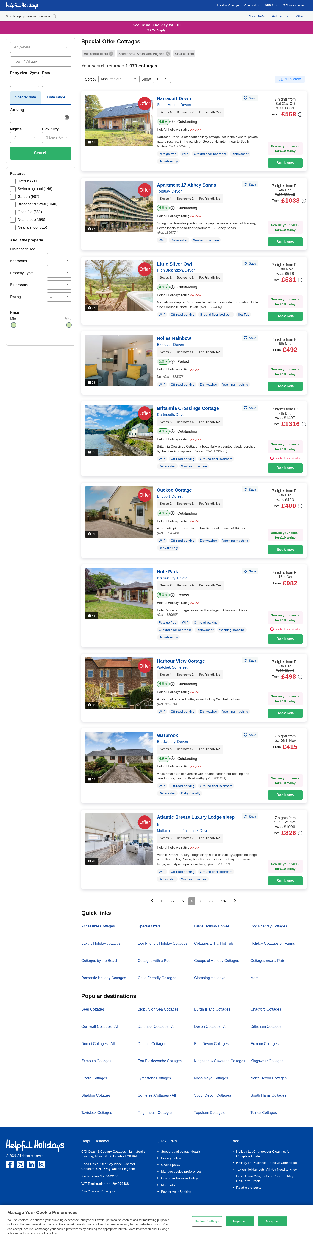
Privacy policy (171, 1158)
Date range (56, 97)
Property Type (21, 273)
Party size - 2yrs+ (25, 73)
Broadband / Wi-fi (37, 204)
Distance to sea (22, 249)
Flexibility (50, 129)
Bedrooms (18, 261)
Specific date (25, 97)
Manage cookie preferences (181, 1171)
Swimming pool (35, 189)
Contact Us (251, 5)
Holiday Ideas (280, 16)
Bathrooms (19, 285)
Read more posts (248, 1187)
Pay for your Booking (176, 1191)
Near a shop (32, 227)
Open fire (30, 212)
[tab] (25, 98)
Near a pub (31, 219)
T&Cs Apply (156, 30)
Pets (46, 73)
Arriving (17, 110)
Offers (299, 16)
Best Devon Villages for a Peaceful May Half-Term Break (264, 1178)
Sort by (90, 79)
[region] (156, 1221)
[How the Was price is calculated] (300, 114)
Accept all (272, 1221)
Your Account (295, 5)
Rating (15, 297)
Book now (285, 163)
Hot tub (28, 181)
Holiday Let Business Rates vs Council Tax (267, 1163)
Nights (16, 129)
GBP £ (269, 5)
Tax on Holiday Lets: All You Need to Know (266, 1169)
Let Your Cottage (228, 5)
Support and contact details (181, 1151)
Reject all (240, 1221)
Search (41, 153)
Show (146, 79)
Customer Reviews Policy (179, 1178)
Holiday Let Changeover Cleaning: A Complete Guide (262, 1154)
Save (252, 98)
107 (224, 901)
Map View (293, 79)
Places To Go (257, 16)
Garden (28, 197)
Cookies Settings (207, 1221)
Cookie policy (170, 1165)
